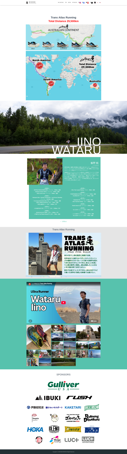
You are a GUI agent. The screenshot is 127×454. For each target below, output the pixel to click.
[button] (63, 221)
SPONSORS (74, 2)
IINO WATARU (61, 2)
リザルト (64, 221)
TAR (66, 2)
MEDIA (69, 2)
